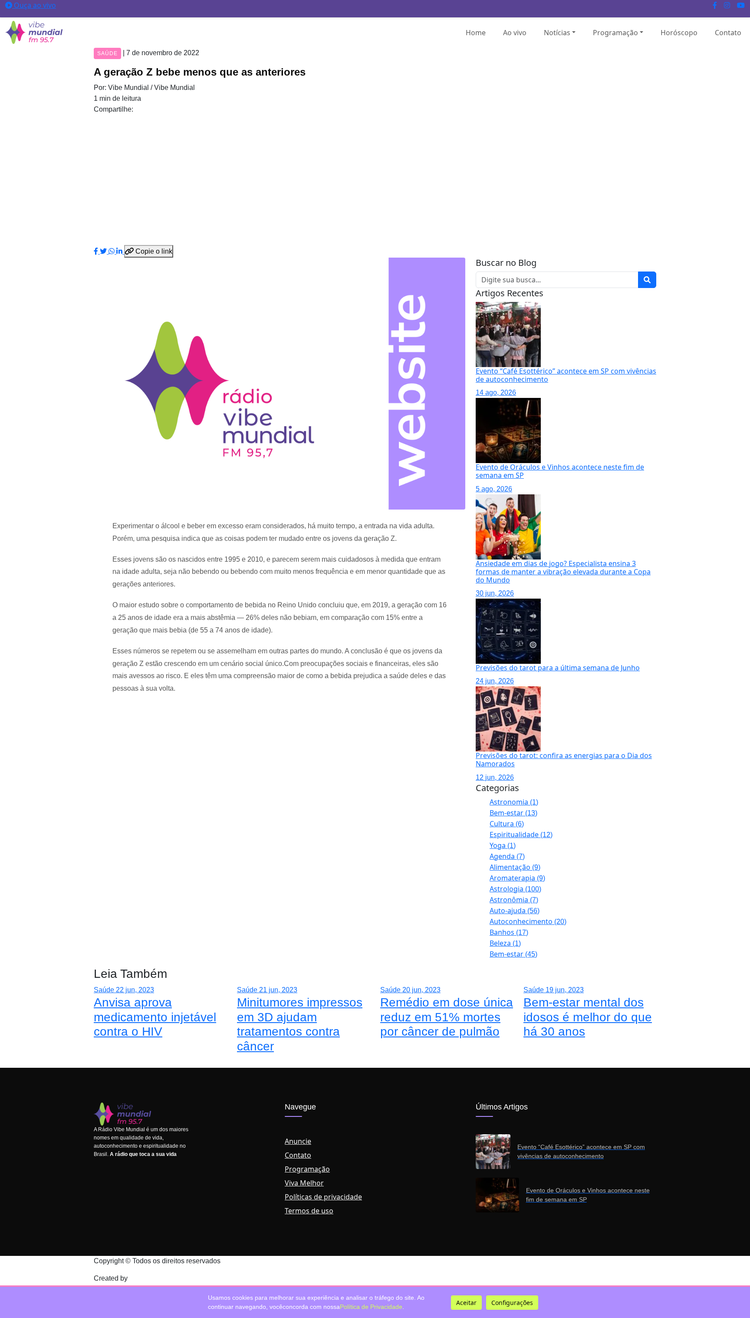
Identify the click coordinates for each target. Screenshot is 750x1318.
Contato (728, 32)
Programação (615, 32)
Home (476, 32)
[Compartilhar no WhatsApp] (112, 251)
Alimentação (515, 867)
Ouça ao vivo (34, 5)
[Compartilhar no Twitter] (104, 251)
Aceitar (466, 1302)
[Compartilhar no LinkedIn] (120, 251)
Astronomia (514, 802)
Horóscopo (679, 32)
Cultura (507, 823)
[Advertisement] (375, 180)
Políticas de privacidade (323, 1197)
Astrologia (515, 889)
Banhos (509, 932)
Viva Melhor (304, 1183)
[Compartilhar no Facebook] (97, 251)
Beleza (505, 943)
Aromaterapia (517, 878)
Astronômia (514, 899)
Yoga (503, 845)
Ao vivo (514, 32)
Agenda (507, 856)
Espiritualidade (521, 834)
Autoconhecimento (528, 921)
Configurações (512, 1302)
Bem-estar (513, 813)
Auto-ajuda (514, 910)
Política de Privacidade (371, 1306)
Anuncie (298, 1141)
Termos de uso (309, 1210)
